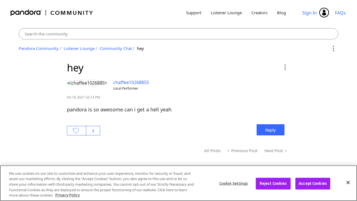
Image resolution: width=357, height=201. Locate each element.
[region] (178, 183)
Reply (270, 130)
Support (193, 12)
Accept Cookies (313, 183)
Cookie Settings (233, 183)
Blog (281, 12)
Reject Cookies (273, 183)
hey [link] (140, 48)
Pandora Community (52, 12)
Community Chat (116, 48)
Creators (259, 12)
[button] (285, 67)
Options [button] (333, 48)
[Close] (348, 182)
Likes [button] (76, 130)
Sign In (309, 13)
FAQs (340, 13)
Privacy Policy (67, 195)
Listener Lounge (226, 12)
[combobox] (179, 33)
